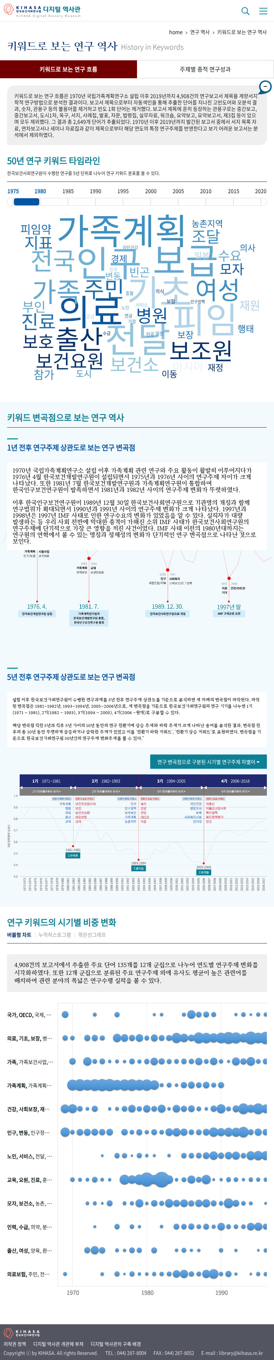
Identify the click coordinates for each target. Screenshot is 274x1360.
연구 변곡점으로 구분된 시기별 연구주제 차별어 (207, 761)
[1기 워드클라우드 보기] (49, 791)
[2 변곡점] (138, 868)
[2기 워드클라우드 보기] (107, 791)
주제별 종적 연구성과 (205, 69)
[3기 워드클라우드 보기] (169, 791)
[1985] (81, 201)
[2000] (164, 201)
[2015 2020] (247, 201)
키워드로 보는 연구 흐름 (68, 69)
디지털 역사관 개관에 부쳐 (58, 1343)
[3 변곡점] (204, 872)
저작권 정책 (15, 1343)
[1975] (26, 201)
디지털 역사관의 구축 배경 (116, 1343)
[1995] (136, 201)
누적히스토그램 (55, 934)
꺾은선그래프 (92, 934)
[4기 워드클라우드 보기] (233, 791)
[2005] (192, 201)
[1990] (109, 201)
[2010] (219, 201)
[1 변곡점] (72, 855)
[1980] (53, 201)
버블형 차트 (19, 934)
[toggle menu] (263, 11)
